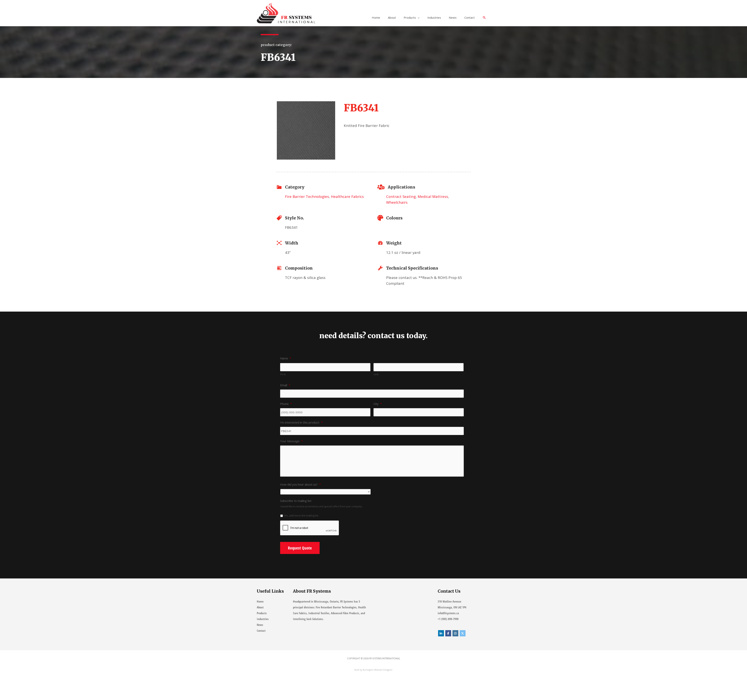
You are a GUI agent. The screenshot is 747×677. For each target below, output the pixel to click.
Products (410, 17)
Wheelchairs (397, 202)
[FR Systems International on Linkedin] (441, 633)
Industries (434, 17)
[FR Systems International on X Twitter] (463, 633)
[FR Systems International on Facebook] (448, 633)
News (453, 17)
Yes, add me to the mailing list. (301, 515)
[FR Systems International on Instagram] (455, 633)
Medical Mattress (433, 196)
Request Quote (300, 548)
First (283, 374)
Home (376, 17)
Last (376, 374)
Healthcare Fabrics (347, 196)
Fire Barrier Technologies (307, 196)
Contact (469, 17)
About (392, 17)
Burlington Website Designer (378, 669)
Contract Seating (401, 196)
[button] (484, 17)
